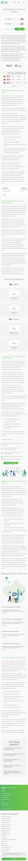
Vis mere (14, 86)
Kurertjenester (3, 835)
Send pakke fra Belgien (5, 826)
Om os (3, 790)
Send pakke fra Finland (5, 833)
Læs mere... (4, 613)
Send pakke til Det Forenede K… (7, 824)
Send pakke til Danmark (5, 822)
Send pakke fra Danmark (5, 830)
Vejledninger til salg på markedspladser (8, 839)
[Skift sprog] (18, 2)
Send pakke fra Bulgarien (5, 828)
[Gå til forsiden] (14, 788)
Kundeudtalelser (4, 797)
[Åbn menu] (15, 2)
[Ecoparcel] (5, 2)
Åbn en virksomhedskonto (6, 793)
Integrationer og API (4, 850)
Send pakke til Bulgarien (5, 820)
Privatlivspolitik (4, 803)
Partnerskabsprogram (5, 799)
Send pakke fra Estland (5, 832)
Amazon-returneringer (5, 849)
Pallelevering (3, 843)
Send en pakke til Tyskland (6, 816)
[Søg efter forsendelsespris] (19, 29)
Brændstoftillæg (4, 841)
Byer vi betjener (4, 837)
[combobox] (14, 19)
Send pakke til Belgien (5, 818)
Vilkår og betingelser (5, 804)
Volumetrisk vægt (4, 845)
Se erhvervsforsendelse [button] (10, 463)
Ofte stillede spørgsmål (5, 795)
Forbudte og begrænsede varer (7, 847)
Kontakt (2, 801)
